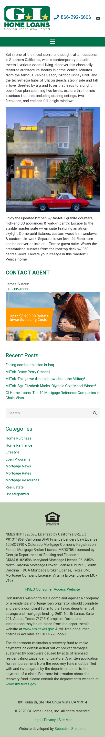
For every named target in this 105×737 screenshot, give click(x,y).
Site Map (66, 720)
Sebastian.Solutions (70, 728)
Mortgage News (18, 466)
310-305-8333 (17, 289)
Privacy (50, 720)
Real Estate (15, 487)
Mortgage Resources (22, 480)
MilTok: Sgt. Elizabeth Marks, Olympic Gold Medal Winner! (51, 386)
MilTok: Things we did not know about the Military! (45, 379)
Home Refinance (19, 445)
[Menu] (52, 42)
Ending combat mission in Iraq (30, 365)
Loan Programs (18, 459)
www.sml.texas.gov (38, 629)
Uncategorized (17, 494)
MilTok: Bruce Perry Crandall (28, 372)
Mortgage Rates (18, 473)
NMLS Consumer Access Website (52, 589)
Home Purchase (19, 438)
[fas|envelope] (98, 18)
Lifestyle (12, 452)
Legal (37, 720)
